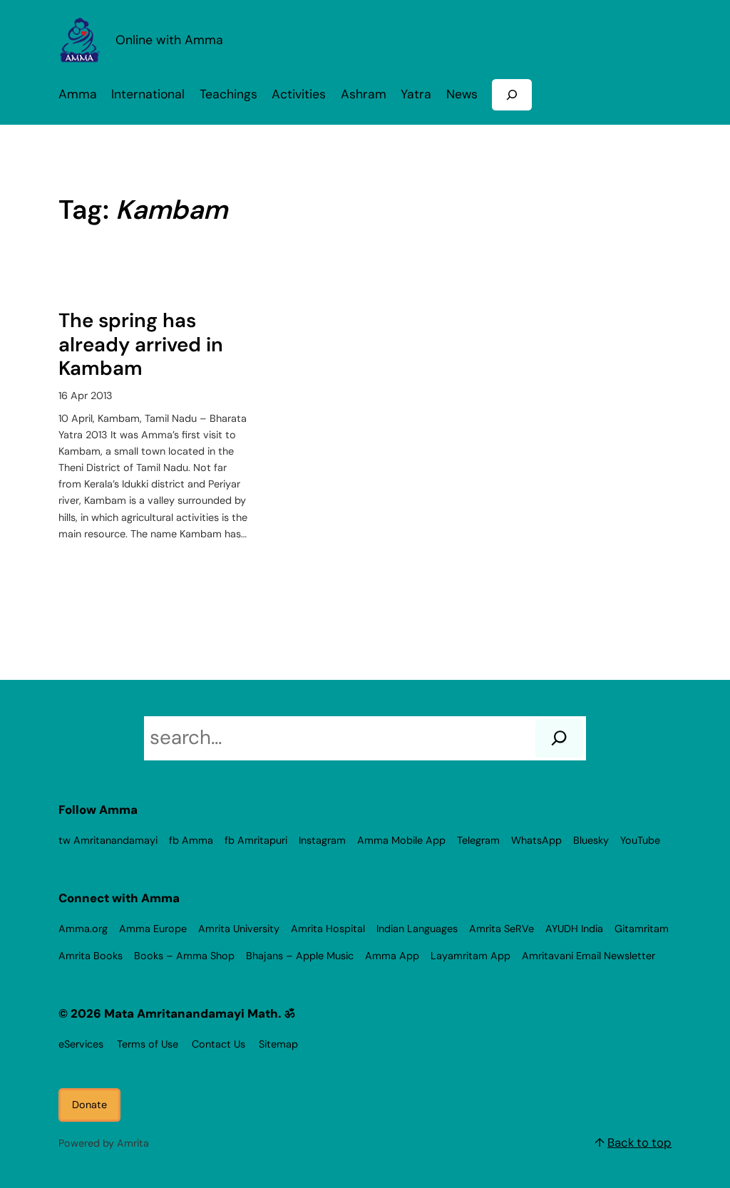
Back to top (639, 1142)
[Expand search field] (512, 94)
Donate (89, 1104)
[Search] (559, 738)
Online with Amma (169, 39)
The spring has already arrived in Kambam (140, 344)
